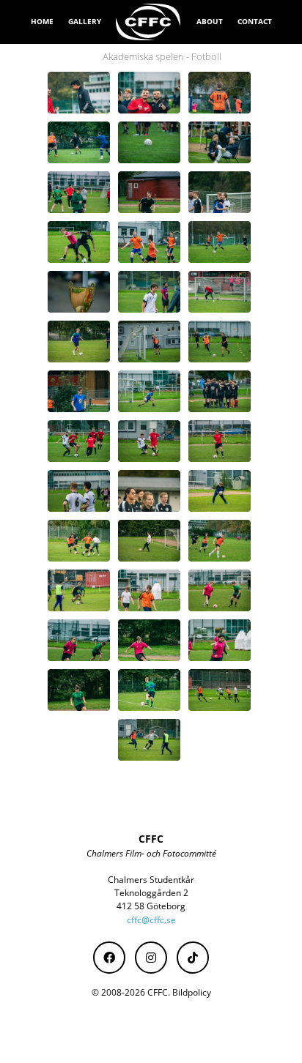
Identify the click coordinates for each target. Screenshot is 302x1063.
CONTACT (254, 21)
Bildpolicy (191, 992)
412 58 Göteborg (151, 906)
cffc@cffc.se (151, 920)
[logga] (149, 22)
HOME (42, 21)
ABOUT (209, 21)
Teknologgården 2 (151, 893)
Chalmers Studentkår (151, 879)
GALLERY (84, 21)
